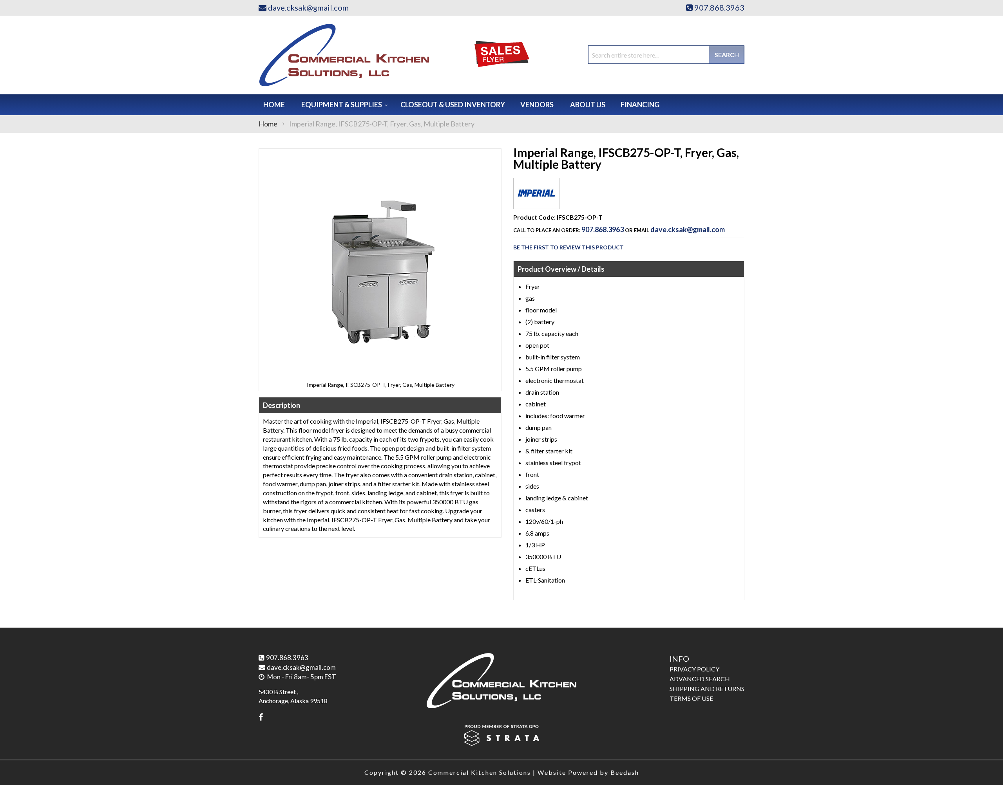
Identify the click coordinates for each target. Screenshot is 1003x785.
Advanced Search (700, 678)
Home (268, 123)
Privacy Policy (694, 669)
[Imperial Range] (536, 203)
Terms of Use (691, 698)
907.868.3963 (602, 229)
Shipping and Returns (707, 688)
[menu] (501, 104)
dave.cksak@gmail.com (687, 229)
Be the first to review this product (568, 247)
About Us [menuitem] (587, 104)
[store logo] (344, 55)
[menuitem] (343, 104)
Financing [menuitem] (640, 104)
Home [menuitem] (274, 104)
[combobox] (666, 54)
